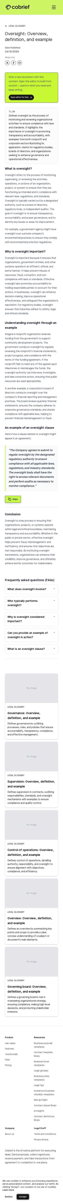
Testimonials (11, 1054)
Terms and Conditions (45, 1134)
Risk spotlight (41, 1100)
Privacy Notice (41, 1140)
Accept (23, 1197)
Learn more (8, 1190)
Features (9, 1049)
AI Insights (39, 1111)
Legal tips (39, 1085)
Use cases (10, 1043)
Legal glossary (17, 26)
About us (9, 1134)
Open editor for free (19, 97)
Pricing (8, 1065)
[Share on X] (7, 62)
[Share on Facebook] (13, 62)
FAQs (7, 1060)
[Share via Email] (19, 62)
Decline (8, 1197)
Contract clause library (45, 1105)
